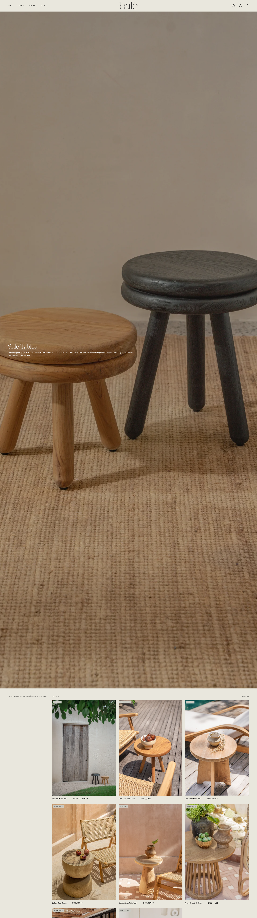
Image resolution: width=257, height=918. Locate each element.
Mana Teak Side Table (193, 903)
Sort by (54, 696)
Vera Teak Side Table (193, 799)
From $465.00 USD (80, 799)
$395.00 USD (146, 799)
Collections (17, 696)
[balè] (128, 6)
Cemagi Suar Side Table (128, 903)
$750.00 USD (213, 903)
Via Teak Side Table (60, 799)
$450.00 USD (148, 903)
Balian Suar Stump (59, 903)
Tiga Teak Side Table (127, 799)
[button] (43, 6)
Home (10, 696)
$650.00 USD (212, 799)
